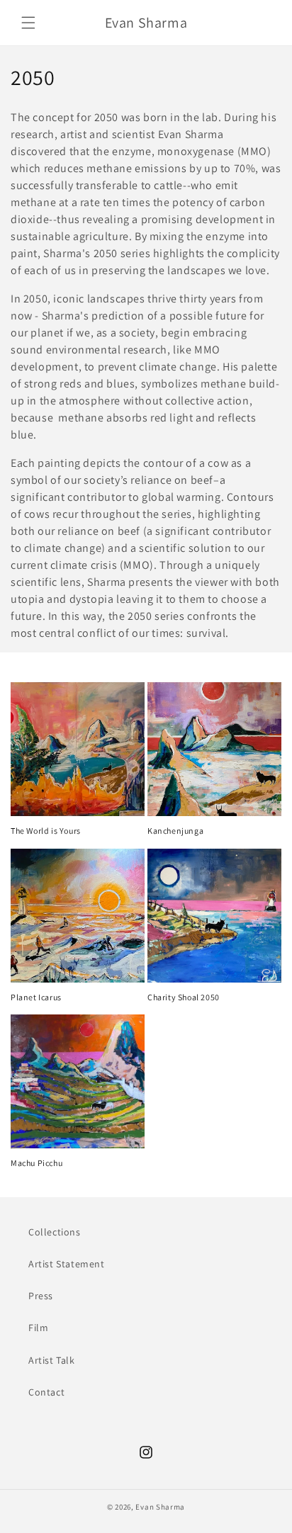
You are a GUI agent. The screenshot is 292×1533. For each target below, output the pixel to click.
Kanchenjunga (175, 830)
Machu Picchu (36, 1163)
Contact (46, 1392)
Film (38, 1327)
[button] (28, 22)
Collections (54, 1232)
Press (40, 1295)
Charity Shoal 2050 (183, 997)
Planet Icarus (36, 997)
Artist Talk (51, 1360)
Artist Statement (66, 1263)
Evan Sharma (160, 1507)
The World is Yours (46, 830)
